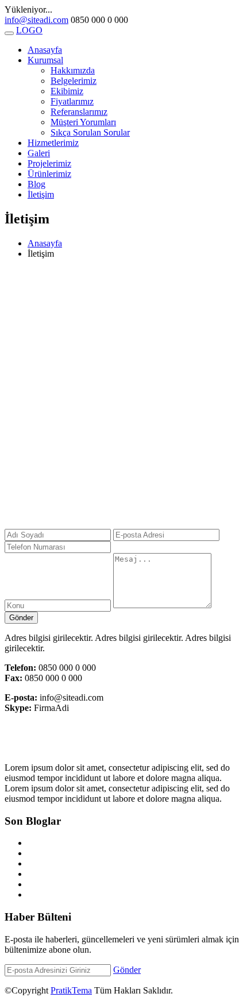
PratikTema (71, 990)
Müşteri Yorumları (83, 122)
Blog (36, 184)
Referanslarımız (79, 112)
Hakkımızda (73, 70)
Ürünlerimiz (49, 174)
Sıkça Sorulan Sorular (90, 132)
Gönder (21, 617)
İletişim (41, 194)
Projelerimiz (49, 163)
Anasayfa (45, 50)
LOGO (29, 30)
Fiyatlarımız (72, 101)
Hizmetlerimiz (53, 143)
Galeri (39, 153)
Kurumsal (45, 60)
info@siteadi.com (36, 20)
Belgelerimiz (74, 81)
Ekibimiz (67, 91)
